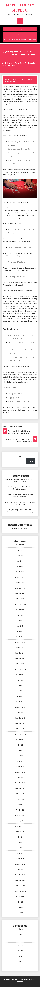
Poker (20, 956)
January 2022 (20, 821)
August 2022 (20, 799)
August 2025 (20, 609)
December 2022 (20, 783)
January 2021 (20, 869)
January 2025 (20, 647)
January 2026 (20, 582)
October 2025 (20, 599)
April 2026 (20, 566)
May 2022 (20, 804)
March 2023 (20, 767)
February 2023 (20, 772)
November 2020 (20, 880)
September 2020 (20, 891)
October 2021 (20, 831)
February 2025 (20, 642)
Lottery (20, 950)
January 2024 (20, 712)
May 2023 (20, 756)
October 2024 (20, 664)
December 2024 (20, 653)
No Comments (11, 81)
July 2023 (20, 745)
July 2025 (20, 615)
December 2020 (20, 875)
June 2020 (20, 907)
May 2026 (20, 561)
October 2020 (20, 886)
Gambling (20, 945)
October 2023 (20, 729)
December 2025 (20, 588)
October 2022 (20, 794)
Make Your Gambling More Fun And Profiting (20, 39)
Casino (20, 34)
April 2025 (20, 631)
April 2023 (20, 761)
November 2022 (20, 788)
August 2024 (20, 675)
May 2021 (20, 848)
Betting (20, 29)
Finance (20, 940)
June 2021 (20, 842)
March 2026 (20, 572)
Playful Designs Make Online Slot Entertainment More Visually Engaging (20, 511)
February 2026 (20, 577)
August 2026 (20, 545)
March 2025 (20, 637)
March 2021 (20, 859)
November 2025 (20, 593)
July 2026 (20, 550)
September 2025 (20, 604)
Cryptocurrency (8, 127)
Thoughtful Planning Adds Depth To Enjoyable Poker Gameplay (20, 503)
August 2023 (20, 739)
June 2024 (20, 685)
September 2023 (20, 734)
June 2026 (20, 555)
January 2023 (20, 777)
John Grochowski (11, 79)
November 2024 (20, 658)
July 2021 (20, 837)
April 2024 (20, 696)
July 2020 (20, 902)
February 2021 (20, 864)
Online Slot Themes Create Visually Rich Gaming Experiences (20, 495)
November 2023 (20, 723)
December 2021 (20, 826)
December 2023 (20, 718)
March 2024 (20, 702)
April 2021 (20, 853)
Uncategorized (20, 967)
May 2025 (20, 626)
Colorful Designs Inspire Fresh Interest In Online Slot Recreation (20, 488)
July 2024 (20, 680)
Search (20, 456)
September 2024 (20, 669)
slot (20, 961)
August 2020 (20, 896)
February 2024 (20, 707)
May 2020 (20, 913)
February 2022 (20, 815)
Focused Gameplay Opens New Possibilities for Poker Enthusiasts (20, 480)
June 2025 (20, 620)
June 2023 (20, 750)
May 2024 (20, 691)
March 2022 (20, 810)
